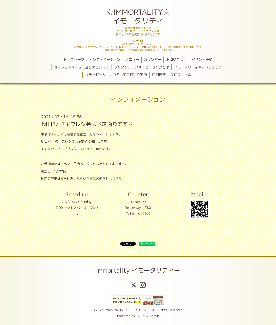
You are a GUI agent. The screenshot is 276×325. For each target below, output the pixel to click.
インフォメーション (104, 59)
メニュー (132, 59)
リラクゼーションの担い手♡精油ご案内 (116, 74)
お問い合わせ (176, 59)
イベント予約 (202, 59)
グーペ (141, 316)
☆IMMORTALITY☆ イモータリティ (138, 16)
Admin (154, 316)
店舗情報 (159, 74)
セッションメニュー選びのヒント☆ (81, 67)
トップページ (74, 59)
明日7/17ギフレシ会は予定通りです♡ (87, 123)
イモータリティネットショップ (198, 67)
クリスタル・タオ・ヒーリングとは (141, 67)
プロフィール (181, 74)
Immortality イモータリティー (138, 270)
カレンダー (152, 59)
